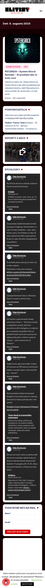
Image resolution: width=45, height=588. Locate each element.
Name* (8, 513)
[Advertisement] (22, 555)
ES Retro (11, 475)
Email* (7, 522)
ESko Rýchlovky (19, 177)
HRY (26, 67)
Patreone (11, 118)
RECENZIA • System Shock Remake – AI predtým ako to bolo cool (21, 74)
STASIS (11, 192)
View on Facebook (13, 206)
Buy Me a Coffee (26, 118)
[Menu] (41, 10)
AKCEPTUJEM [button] (27, 584)
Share (10, 209)
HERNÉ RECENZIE (13, 67)
